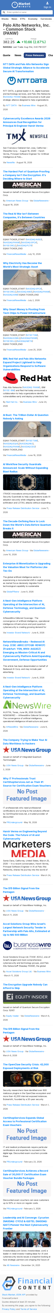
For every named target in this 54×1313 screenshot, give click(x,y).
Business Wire (28, 105)
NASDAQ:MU (26, 443)
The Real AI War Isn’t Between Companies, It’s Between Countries (24, 215)
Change (33, 39)
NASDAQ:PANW (11, 242)
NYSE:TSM (31, 335)
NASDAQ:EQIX (11, 443)
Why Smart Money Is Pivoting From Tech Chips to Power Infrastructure (24, 311)
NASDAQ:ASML (11, 338)
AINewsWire (12, 727)
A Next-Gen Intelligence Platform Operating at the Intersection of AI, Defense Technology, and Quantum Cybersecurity (24, 606)
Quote (6, 55)
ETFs (22, 19)
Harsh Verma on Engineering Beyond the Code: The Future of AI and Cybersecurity (25, 835)
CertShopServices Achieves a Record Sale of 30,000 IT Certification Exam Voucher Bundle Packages (25, 1174)
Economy (33, 19)
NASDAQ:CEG (28, 446)
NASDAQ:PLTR (24, 245)
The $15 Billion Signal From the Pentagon (21, 890)
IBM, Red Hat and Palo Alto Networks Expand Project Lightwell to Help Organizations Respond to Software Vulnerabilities (24, 364)
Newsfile (11, 162)
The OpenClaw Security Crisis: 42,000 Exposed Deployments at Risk (26, 1066)
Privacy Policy (9, 1309)
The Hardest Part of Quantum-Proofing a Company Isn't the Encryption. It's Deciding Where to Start (26, 175)
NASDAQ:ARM (11, 295)
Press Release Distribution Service (23, 508)
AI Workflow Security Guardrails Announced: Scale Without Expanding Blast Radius (25, 468)
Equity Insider (12, 1016)
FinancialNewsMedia (16, 254)
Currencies (46, 19)
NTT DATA (11, 105)
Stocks (5, 19)
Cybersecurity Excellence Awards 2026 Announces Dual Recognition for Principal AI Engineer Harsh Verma (26, 122)
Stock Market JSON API (13, 1294)
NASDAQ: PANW (12, 97)
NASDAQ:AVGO (33, 239)
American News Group (17, 200)
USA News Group (14, 765)
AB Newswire (13, 1265)
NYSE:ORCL (9, 245)
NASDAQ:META (24, 341)
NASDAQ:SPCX (29, 242)
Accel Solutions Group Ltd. (19, 971)
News (14, 19)
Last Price (9, 39)
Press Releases (35, 55)
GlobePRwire (13, 591)
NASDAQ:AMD (24, 291)
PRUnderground (14, 822)
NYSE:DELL (9, 341)
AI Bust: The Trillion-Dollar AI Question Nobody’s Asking (25, 417)
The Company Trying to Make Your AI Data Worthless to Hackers (25, 741)
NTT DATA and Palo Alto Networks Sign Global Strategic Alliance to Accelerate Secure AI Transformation (26, 68)
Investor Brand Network (18, 632)
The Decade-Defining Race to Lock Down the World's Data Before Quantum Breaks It (27, 525)
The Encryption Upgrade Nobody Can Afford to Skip (25, 986)
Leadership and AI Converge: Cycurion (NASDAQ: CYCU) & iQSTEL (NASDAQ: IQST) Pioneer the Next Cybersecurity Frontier (26, 1223)
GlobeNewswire (40, 200)
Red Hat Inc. (12, 402)
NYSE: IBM (9, 390)
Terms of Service (28, 1309)
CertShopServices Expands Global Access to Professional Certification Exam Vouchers (25, 1121)
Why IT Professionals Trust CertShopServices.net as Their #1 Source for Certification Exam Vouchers (27, 782)
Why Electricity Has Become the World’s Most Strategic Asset (22, 265)
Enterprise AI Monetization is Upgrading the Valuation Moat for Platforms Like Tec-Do (26, 567)
